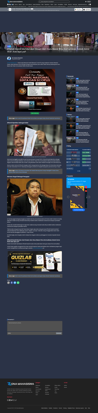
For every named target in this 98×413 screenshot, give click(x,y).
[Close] (74, 197)
